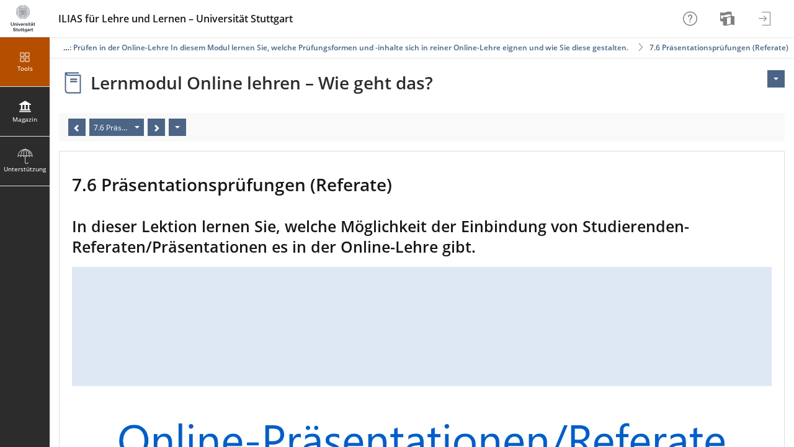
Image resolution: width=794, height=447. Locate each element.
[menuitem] (728, 18)
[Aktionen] (177, 127)
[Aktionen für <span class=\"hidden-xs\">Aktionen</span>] (776, 79)
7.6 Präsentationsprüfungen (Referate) (718, 47)
